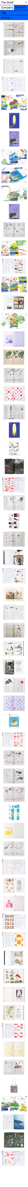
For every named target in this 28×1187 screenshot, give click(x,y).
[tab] (7, 7)
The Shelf (7, 2)
